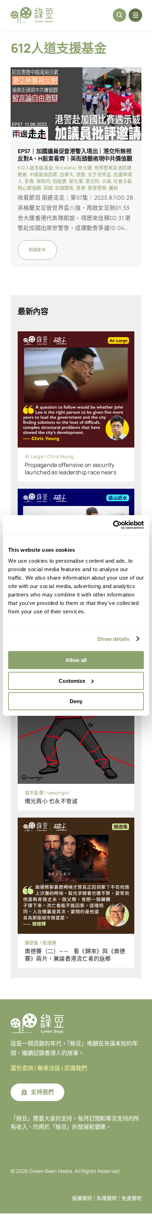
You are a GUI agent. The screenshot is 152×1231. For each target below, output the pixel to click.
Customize (72, 681)
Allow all (76, 660)
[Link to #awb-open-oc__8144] (135, 15)
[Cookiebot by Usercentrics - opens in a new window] (113, 525)
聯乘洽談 (48, 1068)
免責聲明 (131, 1198)
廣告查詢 (22, 1068)
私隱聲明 (107, 1198)
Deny (76, 701)
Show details (113, 639)
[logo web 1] (32, 10)
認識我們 (75, 1068)
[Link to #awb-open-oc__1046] (119, 15)
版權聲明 (82, 1198)
